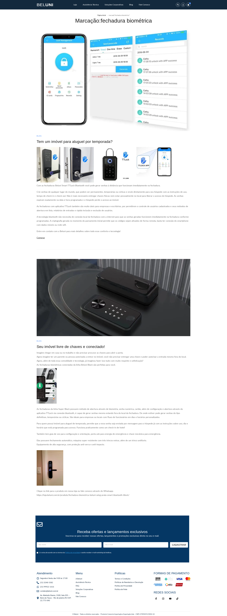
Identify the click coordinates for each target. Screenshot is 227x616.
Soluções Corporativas (84, 589)
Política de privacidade (72, 552)
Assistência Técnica (83, 582)
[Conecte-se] (183, 5)
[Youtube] (170, 598)
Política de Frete (121, 589)
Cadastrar (179, 545)
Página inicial (101, 15)
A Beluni (79, 579)
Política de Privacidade (123, 586)
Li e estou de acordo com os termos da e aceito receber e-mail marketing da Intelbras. (75, 552)
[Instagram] (163, 598)
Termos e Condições (123, 579)
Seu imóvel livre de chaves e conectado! (71, 347)
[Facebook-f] (156, 598)
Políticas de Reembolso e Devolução (129, 582)
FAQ (77, 586)
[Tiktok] (177, 598)
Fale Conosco (81, 596)
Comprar (41, 238)
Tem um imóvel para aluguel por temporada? (75, 141)
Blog (39, 136)
